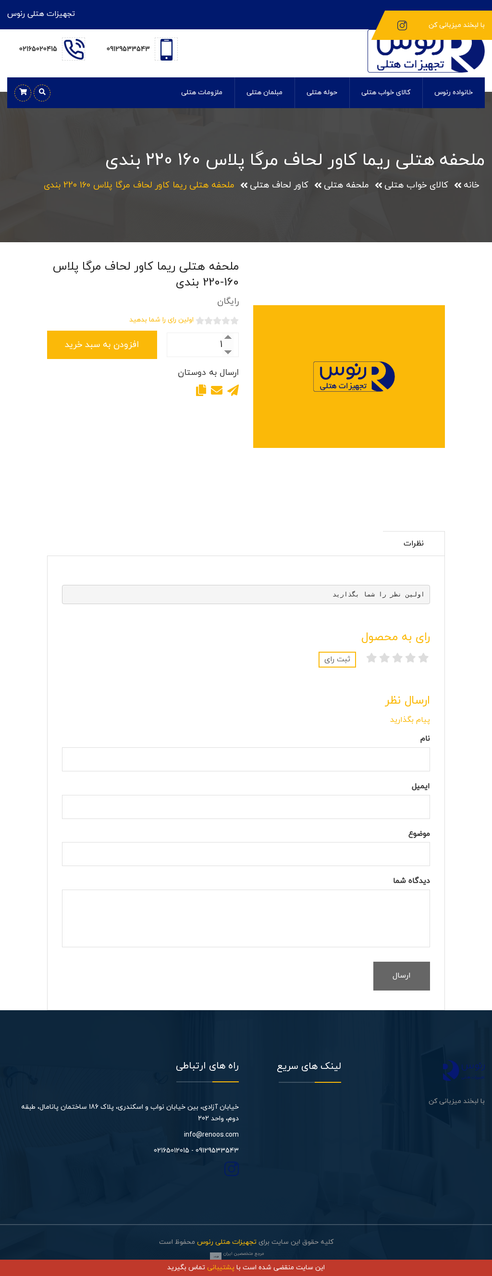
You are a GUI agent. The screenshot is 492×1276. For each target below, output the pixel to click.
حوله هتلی (322, 92)
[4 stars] (384, 659)
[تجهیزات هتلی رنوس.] (464, 1069)
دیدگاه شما (411, 881)
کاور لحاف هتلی (279, 185)
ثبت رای (337, 659)
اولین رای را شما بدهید (161, 319)
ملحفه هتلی (346, 185)
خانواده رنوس (453, 92)
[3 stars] (397, 659)
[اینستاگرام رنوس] (402, 25)
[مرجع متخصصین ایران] (215, 1256)
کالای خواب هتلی (385, 92)
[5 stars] (371, 659)
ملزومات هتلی (201, 92)
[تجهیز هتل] (426, 50)
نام (425, 738)
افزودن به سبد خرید (102, 345)
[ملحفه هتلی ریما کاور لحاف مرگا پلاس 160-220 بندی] (349, 377)
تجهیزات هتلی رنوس (227, 1242)
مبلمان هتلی (264, 92)
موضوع (419, 834)
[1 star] (423, 659)
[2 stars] (410, 659)
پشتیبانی (220, 1267)
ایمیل (421, 786)
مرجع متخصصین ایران (243, 1254)
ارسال (402, 975)
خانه (471, 185)
